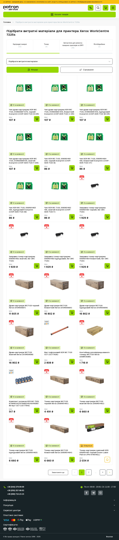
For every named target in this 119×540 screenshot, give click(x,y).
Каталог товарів (61, 14)
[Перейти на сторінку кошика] (105, 8)
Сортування (88, 70)
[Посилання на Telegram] (93, 493)
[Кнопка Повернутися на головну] (10, 7)
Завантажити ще (58, 472)
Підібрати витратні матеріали (23, 61)
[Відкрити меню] (113, 8)
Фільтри (34, 70)
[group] (20, 45)
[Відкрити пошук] (98, 8)
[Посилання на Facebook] (86, 493)
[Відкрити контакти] (90, 8)
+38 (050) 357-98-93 (15, 490)
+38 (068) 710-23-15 (15, 494)
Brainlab (109, 537)
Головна (7, 22)
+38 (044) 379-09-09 (15, 487)
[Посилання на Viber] (100, 493)
